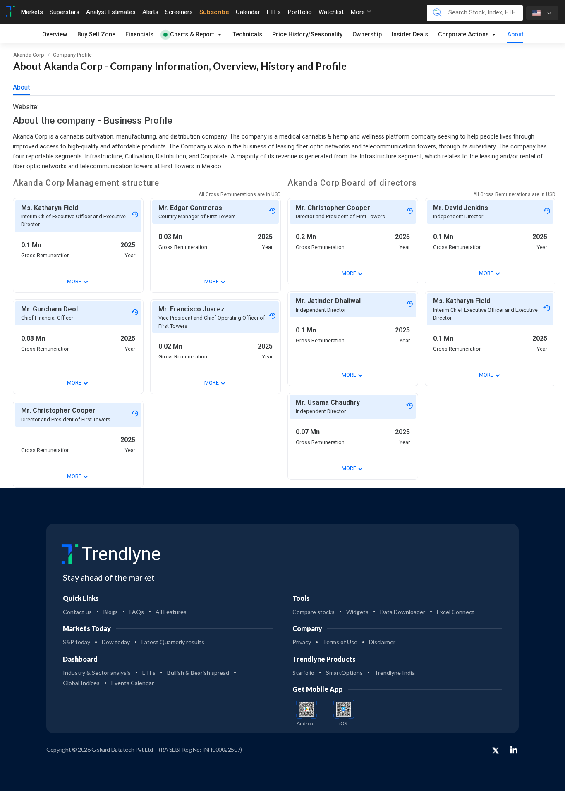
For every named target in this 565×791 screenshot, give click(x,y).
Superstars (64, 12)
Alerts (150, 12)
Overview (54, 34)
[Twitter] (495, 751)
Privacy (301, 641)
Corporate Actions (464, 34)
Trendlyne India (394, 672)
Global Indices (81, 682)
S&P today (76, 641)
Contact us (77, 611)
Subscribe (214, 12)
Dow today (116, 641)
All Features (171, 611)
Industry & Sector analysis (97, 672)
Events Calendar (132, 682)
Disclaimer (382, 641)
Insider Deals (410, 34)
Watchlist (331, 12)
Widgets (357, 611)
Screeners (179, 12)
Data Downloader (402, 611)
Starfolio (303, 672)
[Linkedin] (514, 750)
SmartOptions (344, 672)
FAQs (136, 611)
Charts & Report (192, 34)
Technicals (247, 34)
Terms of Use (340, 641)
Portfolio (299, 12)
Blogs (110, 611)
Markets (32, 12)
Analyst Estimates (111, 12)
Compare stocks (313, 611)
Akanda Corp (28, 55)
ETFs (273, 12)
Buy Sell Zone (96, 34)
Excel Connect (455, 611)
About (515, 34)
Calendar (248, 12)
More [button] (358, 12)
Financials (139, 34)
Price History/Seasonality (307, 34)
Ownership (367, 34)
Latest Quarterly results (172, 641)
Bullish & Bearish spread (198, 672)
